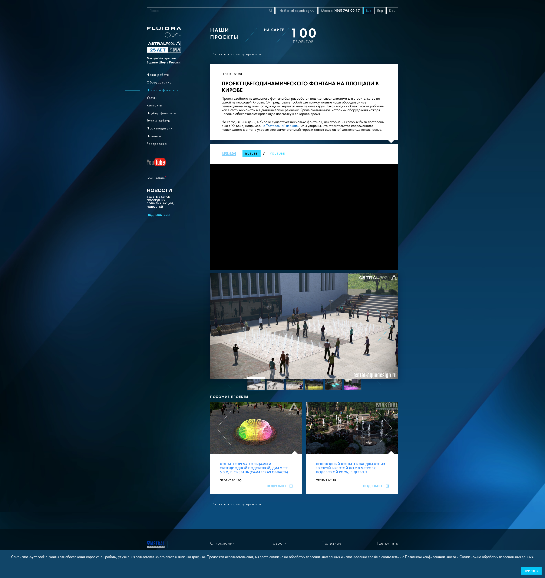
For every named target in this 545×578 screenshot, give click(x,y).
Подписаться (158, 215)
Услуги (152, 98)
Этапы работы (158, 121)
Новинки (154, 136)
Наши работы (158, 75)
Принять (531, 571)
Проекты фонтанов (163, 90)
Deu (392, 11)
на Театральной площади (280, 125)
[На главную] (156, 544)
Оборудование (159, 82)
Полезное (332, 543)
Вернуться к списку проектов (237, 54)
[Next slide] (383, 326)
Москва (340, 11)
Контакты (154, 105)
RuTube (251, 153)
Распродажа (157, 144)
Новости (278, 543)
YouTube (277, 153)
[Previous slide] (225, 326)
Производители (160, 128)
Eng (380, 11)
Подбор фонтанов (162, 113)
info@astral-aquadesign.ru (296, 11)
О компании (222, 543)
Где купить (387, 543)
